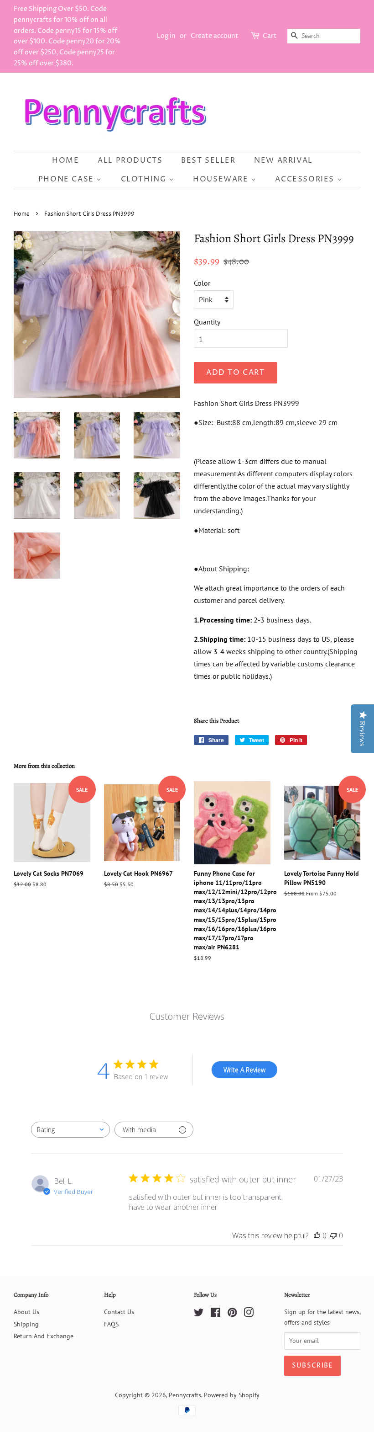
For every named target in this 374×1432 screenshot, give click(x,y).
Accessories (306, 179)
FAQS (111, 1324)
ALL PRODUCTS (130, 160)
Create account (215, 36)
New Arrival (283, 160)
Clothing (145, 179)
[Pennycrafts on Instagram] (249, 1314)
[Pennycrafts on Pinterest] (232, 1314)
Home (65, 160)
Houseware (222, 179)
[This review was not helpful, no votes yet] (333, 1235)
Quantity (207, 321)
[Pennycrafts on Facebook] (215, 1314)
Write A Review (244, 1069)
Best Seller (208, 160)
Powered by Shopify (232, 1395)
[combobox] (70, 1130)
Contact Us (119, 1312)
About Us (26, 1312)
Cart (270, 36)
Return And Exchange (43, 1336)
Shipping (26, 1324)
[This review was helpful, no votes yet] (317, 1235)
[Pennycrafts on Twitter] (199, 1314)
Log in (166, 36)
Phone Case (67, 179)
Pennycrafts (185, 1395)
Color (202, 282)
